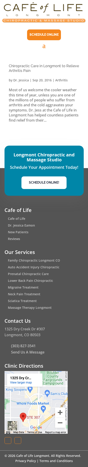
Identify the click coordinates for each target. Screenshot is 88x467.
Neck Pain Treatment (24, 294)
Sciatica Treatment (22, 301)
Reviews (14, 239)
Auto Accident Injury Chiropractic (33, 267)
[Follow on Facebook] (8, 440)
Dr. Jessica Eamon (21, 225)
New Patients (18, 232)
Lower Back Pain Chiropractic (30, 281)
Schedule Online (44, 34)
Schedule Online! (44, 182)
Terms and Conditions (56, 461)
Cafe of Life (16, 219)
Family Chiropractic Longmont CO (34, 260)
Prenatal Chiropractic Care (28, 274)
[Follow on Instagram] (17, 440)
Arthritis (61, 80)
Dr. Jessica (21, 80)
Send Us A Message (27, 352)
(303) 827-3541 (23, 345)
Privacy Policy (25, 461)
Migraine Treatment (23, 287)
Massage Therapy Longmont (30, 308)
